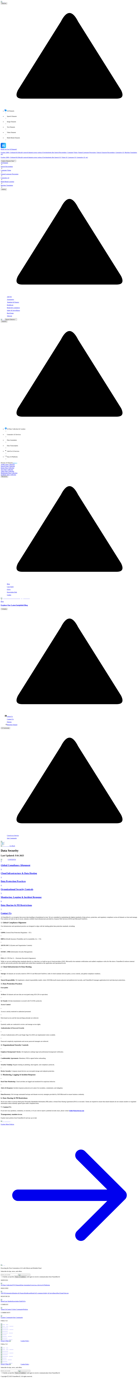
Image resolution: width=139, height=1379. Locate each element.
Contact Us (10, 1309)
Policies (25, 1309)
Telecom (66, 1293)
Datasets (4, 3)
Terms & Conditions (20, 1277)
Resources (4, 476)
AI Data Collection (6, 1285)
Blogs (2, 1301)
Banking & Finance (18, 1293)
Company (4, 609)
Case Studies (8, 1301)
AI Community (5, 728)
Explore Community (7, 1317)
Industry (4, 189)
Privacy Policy (5, 1341)
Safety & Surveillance (50, 1293)
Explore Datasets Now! (8, 161)
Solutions (4, 321)
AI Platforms (46, 1285)
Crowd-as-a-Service (36, 1285)
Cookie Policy (25, 1341)
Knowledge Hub (17, 1301)
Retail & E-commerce (37, 1293)
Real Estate (60, 1293)
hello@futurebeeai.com (76, 1110)
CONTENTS (12, 859)
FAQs (24, 1301)
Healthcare (27, 1293)
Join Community (18, 1309)
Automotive (9, 1293)
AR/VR (3, 1293)
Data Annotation (25, 1285)
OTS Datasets (16, 1285)
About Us (4, 1309)
